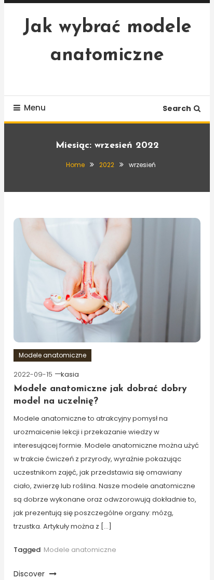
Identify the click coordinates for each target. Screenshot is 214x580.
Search (177, 108)
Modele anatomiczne (52, 355)
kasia (70, 374)
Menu (35, 107)
